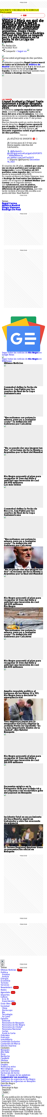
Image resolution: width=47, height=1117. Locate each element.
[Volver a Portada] (23, 15)
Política (4, 972)
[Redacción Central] (3, 43)
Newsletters (9, 987)
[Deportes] (4, 18)
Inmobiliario (6, 1040)
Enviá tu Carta (8, 1033)
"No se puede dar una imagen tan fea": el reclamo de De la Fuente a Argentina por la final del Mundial (23, 450)
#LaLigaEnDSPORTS (32, 153)
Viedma (4, 1060)
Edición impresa (8, 1046)
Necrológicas (7, 1069)
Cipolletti (5, 1058)
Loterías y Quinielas (10, 1071)
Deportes (12, 18)
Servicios (5, 985)
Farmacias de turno (10, 1073)
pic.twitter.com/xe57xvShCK (20, 157)
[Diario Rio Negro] (3, 1095)
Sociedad (5, 1006)
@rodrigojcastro (15, 153)
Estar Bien (8, 1003)
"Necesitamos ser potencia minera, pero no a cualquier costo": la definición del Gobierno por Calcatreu (20, 420)
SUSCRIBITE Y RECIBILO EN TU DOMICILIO (19, 11)
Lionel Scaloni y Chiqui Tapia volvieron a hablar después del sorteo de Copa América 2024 (22, 105)
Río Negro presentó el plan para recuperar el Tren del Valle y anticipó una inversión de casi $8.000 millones (22, 479)
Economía (5, 981)
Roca (3, 1054)
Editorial (6, 1021)
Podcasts (5, 1037)
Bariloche (5, 1056)
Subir (5, 1092)
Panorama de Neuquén (13, 1023)
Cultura (4, 997)
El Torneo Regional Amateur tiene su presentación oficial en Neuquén (23, 849)
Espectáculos (8, 1001)
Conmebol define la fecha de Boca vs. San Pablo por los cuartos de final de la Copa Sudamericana (20, 390)
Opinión (4, 1019)
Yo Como (6, 1017)
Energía (4, 979)
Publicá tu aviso (8, 1067)
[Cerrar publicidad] (2, 961)
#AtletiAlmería (16, 155)
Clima (4, 1008)
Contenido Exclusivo (10, 1042)
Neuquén (5, 1050)
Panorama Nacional (11, 1029)
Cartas (5, 1031)
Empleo (4, 1065)
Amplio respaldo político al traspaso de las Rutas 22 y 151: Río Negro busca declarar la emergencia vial (21, 694)
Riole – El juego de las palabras (15, 1075)
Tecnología (7, 1014)
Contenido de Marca (10, 1044)
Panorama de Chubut (12, 1027)
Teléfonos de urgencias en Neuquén (18, 1081)
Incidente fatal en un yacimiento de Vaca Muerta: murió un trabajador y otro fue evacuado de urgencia (23, 820)
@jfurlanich (16, 151)
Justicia (5, 977)
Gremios (6, 974)
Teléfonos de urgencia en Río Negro (18, 1079)
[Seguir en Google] (3, 60)
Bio (3, 1012)
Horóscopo (7, 1010)
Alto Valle (5, 1052)
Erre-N (5, 999)
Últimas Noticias (11, 970)
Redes (4, 990)
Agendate (8, 992)
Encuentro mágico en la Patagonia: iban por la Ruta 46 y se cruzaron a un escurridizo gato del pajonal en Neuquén (23, 789)
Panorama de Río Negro (13, 1025)
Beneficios (6, 1085)
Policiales (5, 1035)
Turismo (4, 983)
